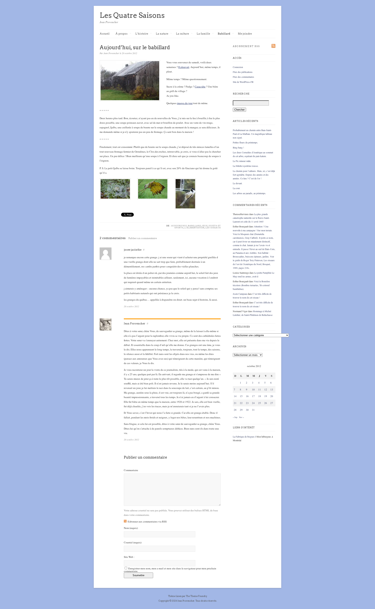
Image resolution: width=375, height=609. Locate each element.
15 (241, 396)
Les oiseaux (213, 227)
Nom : (131, 528)
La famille (203, 34)
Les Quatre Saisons (132, 15)
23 (247, 403)
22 (241, 403)
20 (271, 396)
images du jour (185, 103)
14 (235, 396)
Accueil (105, 33)
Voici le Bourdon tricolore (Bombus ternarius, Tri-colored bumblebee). (251, 285)
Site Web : (129, 557)
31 (253, 410)
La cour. (236, 188)
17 (253, 396)
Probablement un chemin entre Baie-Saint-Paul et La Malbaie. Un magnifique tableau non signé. (252, 134)
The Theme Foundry (196, 596)
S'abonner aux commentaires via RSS (147, 521)
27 (271, 403)
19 (265, 396)
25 (259, 403)
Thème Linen (175, 596)
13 (271, 389)
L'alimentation (194, 227)
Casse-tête (200, 86)
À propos (121, 34)
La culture (182, 34)
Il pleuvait (183, 67)
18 (259, 396)
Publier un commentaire (142, 238)
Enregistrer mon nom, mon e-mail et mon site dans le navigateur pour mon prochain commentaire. (170, 570)
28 (235, 410)
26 (265, 403)
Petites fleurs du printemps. (245, 142)
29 (241, 410)
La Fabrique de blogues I (244, 436)
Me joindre (245, 33)
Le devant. (237, 183)
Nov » (241, 417)
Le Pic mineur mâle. (242, 161)
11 (259, 389)
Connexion (238, 67)
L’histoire (141, 34)
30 (247, 410)
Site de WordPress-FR (243, 81)
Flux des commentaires (243, 76)
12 (265, 389)
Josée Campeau (240, 293)
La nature (162, 34)
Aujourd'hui (179, 225)
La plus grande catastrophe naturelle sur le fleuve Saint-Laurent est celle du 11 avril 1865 (251, 218)
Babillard (224, 34)
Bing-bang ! (238, 147)
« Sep (235, 417)
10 (253, 389)
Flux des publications (243, 71)
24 (253, 403)
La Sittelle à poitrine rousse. (245, 165)
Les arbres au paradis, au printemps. (249, 193)
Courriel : (133, 542)
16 (247, 396)
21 (235, 403)
